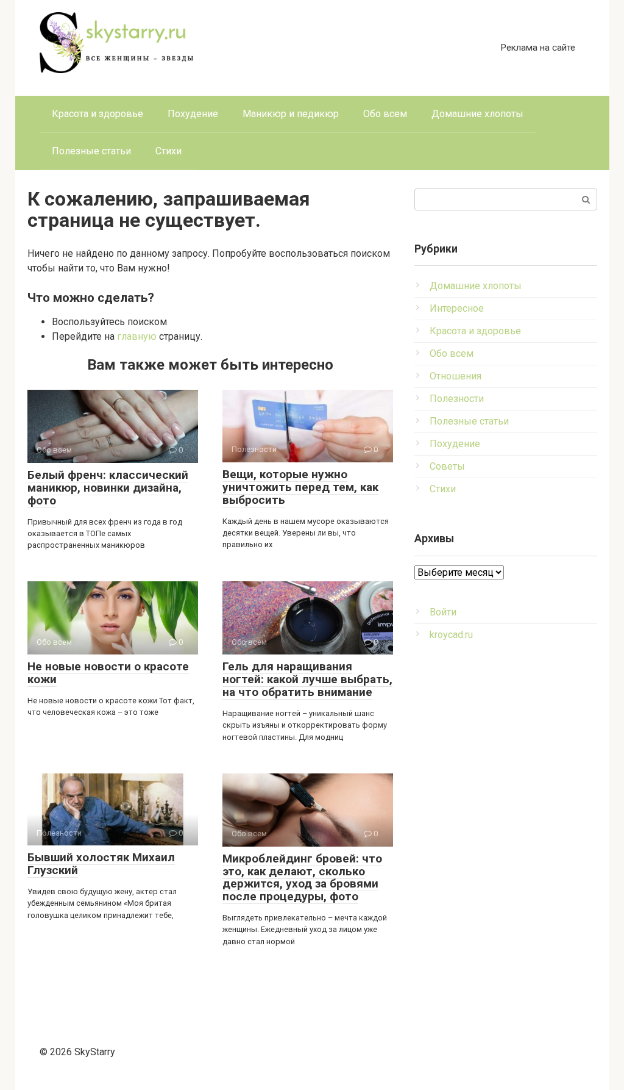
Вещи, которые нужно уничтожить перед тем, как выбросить (300, 487)
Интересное (457, 308)
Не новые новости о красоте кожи (108, 672)
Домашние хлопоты (477, 114)
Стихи (168, 151)
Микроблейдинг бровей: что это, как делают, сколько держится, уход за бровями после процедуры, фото (302, 878)
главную (137, 336)
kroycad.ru (451, 634)
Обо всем (385, 114)
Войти (443, 612)
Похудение (193, 114)
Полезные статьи (91, 151)
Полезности (457, 398)
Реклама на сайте (537, 47)
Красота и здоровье (97, 114)
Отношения (455, 376)
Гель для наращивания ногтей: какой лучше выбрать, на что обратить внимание (307, 679)
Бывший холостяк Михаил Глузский (101, 863)
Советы (447, 466)
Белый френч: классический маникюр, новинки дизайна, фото (107, 487)
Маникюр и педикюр (291, 114)
